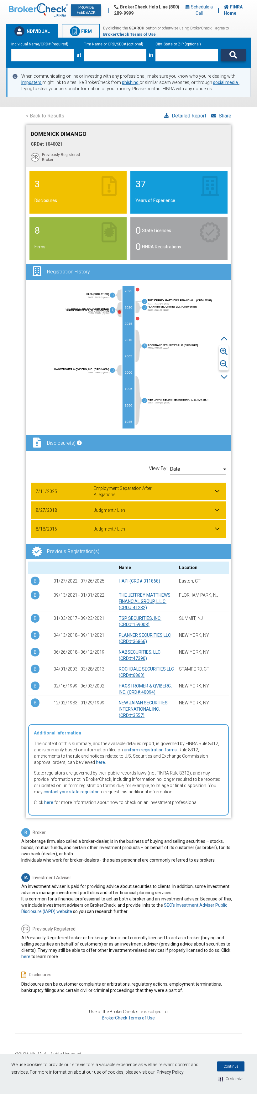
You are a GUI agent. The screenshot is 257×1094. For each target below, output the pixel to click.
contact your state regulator (71, 791)
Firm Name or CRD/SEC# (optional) (113, 44)
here (100, 762)
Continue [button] (230, 1066)
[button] (230, 1079)
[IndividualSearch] (233, 55)
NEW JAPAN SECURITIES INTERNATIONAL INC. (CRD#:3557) (143, 709)
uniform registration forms (150, 749)
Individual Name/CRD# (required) (39, 44)
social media (226, 82)
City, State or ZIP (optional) (178, 44)
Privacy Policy (170, 1072)
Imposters (31, 82)
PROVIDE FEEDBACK (86, 10)
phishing (130, 82)
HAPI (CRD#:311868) (139, 580)
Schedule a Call (201, 10)
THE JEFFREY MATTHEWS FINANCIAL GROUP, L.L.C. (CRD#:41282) (144, 601)
